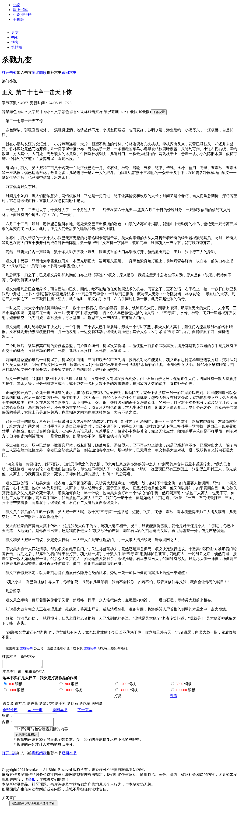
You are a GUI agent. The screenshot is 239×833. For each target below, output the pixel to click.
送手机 (60, 703)
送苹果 (20, 703)
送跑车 (84, 703)
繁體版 (16, 47)
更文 (15, 33)
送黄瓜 (8, 703)
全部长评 (10, 710)
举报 (31, 779)
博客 (15, 42)
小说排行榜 (22, 15)
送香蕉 (32, 703)
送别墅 (96, 703)
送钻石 (72, 703)
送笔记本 (46, 703)
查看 (173, 696)
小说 (16, 5)
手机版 (18, 19)
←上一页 (35, 710)
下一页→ (84, 710)
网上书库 (20, 10)
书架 (15, 37)
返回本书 (60, 710)
